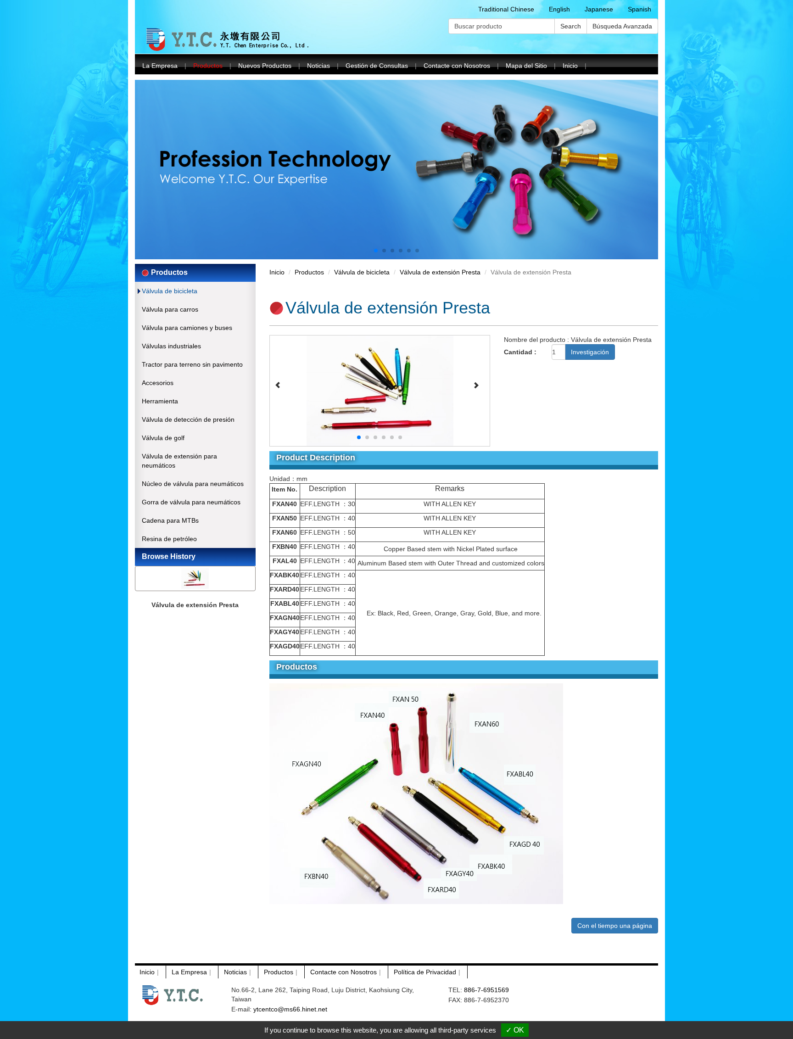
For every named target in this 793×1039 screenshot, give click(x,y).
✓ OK (515, 1030)
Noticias (318, 65)
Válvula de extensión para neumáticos (179, 460)
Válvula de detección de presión (188, 419)
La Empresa (160, 65)
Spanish (639, 9)
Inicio (570, 65)
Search (570, 26)
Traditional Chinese (506, 9)
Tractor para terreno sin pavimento (192, 364)
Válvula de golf (163, 437)
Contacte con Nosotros (457, 65)
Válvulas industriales (171, 346)
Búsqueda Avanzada (622, 26)
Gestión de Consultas (377, 65)
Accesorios (157, 382)
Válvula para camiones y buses (187, 327)
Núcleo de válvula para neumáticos (193, 483)
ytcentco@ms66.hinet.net (290, 1009)
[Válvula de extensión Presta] (380, 390)
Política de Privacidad (425, 972)
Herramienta (160, 401)
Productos (208, 65)
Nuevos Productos (264, 65)
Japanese (599, 9)
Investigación (590, 352)
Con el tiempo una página (614, 925)
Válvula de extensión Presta (195, 605)
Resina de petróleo (169, 538)
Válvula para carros (170, 309)
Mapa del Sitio (526, 65)
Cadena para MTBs (170, 520)
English (559, 9)
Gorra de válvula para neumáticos (191, 502)
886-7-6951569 (486, 990)
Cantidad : (520, 352)
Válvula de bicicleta (169, 291)
